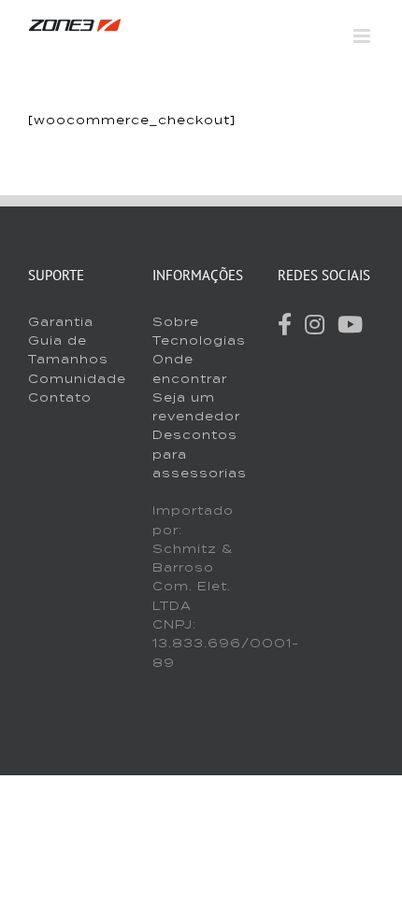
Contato (60, 397)
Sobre (175, 322)
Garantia (60, 322)
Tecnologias (199, 340)
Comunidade (77, 379)
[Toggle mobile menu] (363, 36)
